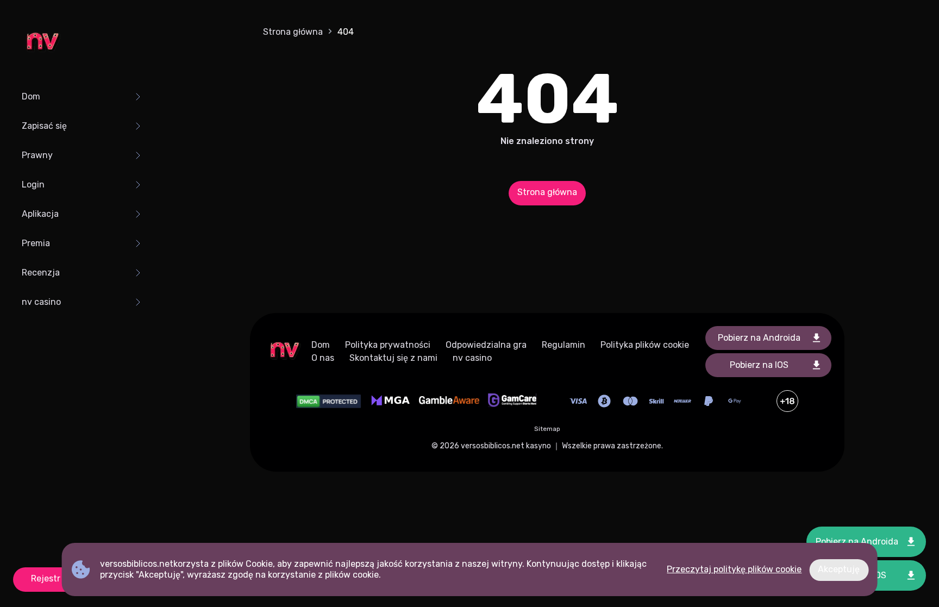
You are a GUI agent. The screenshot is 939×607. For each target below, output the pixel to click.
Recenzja (41, 272)
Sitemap (547, 429)
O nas (322, 358)
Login (33, 184)
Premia (36, 243)
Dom (31, 96)
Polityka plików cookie (644, 345)
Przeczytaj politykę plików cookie (734, 569)
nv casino (41, 302)
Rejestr (45, 578)
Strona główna (293, 32)
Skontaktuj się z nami (393, 358)
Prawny (37, 155)
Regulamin (563, 345)
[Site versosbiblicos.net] (42, 43)
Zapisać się (44, 126)
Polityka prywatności (387, 345)
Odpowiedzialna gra (486, 345)
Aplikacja (40, 214)
